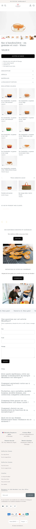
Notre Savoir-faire (5, 479)
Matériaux (5, 78)
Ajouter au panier (18, 56)
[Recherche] (6, 5)
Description (5, 70)
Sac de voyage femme (6, 457)
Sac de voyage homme (6, 468)
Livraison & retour (14, 515)
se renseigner (18, 278)
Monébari (20, 525)
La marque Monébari (5, 476)
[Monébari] (18, 5)
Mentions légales (22, 515)
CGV (8, 515)
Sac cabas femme (5, 454)
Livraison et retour (9, 82)
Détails (4, 74)
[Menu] (2, 5)
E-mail (2, 337)
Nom (2, 329)
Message (3, 346)
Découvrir (18, 238)
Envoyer (5, 361)
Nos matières (4, 484)
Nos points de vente (5, 481)
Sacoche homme (4, 465)
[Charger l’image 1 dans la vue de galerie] (18, 23)
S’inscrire (30, 495)
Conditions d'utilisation (15, 501)
